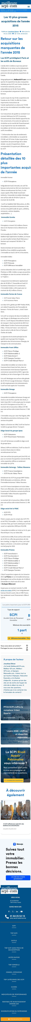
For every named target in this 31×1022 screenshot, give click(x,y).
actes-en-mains (6, 590)
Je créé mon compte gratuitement (18, 881)
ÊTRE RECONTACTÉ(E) (16, 1019)
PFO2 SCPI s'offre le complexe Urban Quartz (13, 710)
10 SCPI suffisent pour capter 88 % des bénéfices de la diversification (15, 825)
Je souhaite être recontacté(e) (16, 780)
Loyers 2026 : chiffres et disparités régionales (17, 734)
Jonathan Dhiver (13, 31)
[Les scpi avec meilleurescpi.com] (9, 4)
